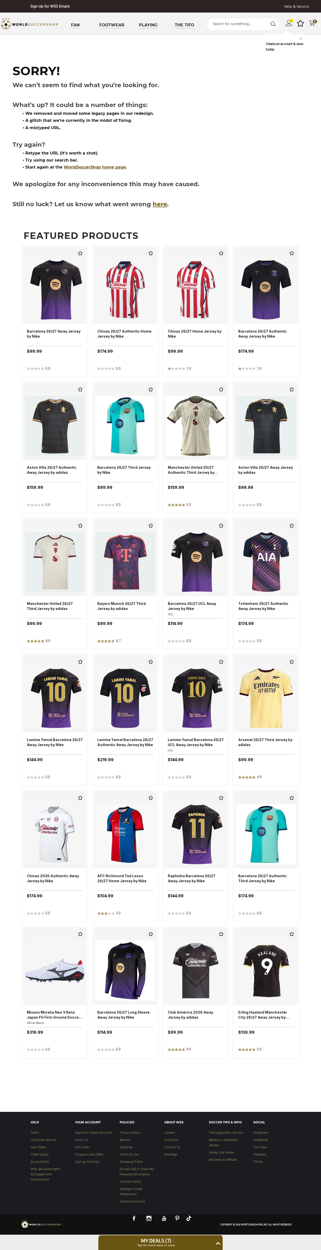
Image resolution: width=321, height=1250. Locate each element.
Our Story (171, 1140)
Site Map (170, 1155)
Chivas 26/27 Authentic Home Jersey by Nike (124, 333)
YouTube (259, 1147)
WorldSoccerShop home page (95, 167)
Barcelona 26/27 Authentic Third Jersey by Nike (262, 878)
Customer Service (43, 1140)
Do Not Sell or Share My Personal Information (137, 1171)
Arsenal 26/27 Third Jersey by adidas (265, 742)
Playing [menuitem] (148, 25)
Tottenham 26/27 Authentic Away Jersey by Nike (263, 606)
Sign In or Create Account (93, 1133)
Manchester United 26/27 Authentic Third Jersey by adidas (191, 470)
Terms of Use (129, 1155)
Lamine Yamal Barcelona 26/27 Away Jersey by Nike (55, 742)
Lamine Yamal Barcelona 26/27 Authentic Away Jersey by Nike (125, 742)
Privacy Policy (130, 1133)
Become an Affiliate (223, 1160)
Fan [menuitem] (75, 25)
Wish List (81, 1140)
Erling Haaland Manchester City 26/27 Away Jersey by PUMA (262, 1015)
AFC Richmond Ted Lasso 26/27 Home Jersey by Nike (121, 878)
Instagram (260, 1133)
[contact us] (41, 1227)
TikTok (258, 1162)
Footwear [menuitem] (111, 25)
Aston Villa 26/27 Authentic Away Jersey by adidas (51, 470)
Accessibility (40, 1162)
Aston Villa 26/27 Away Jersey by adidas (265, 470)
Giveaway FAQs (131, 1162)
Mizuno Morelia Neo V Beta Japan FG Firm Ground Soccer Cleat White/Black (53, 1015)
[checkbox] (80, 253)
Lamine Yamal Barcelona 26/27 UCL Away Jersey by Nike (196, 742)
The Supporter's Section (226, 1133)
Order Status (40, 1155)
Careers (169, 1133)
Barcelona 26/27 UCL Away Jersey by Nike (192, 606)
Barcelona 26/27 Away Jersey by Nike (54, 333)
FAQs (35, 1133)
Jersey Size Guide (221, 1153)
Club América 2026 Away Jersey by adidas (190, 1014)
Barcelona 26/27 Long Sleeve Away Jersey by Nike (123, 1014)
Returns (125, 1140)
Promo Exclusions (132, 1202)
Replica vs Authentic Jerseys (223, 1142)
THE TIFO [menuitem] (184, 25)
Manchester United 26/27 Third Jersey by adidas (50, 606)
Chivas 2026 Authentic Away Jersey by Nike (53, 878)
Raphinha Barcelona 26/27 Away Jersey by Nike (191, 878)
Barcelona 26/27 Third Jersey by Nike (124, 470)
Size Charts (38, 1147)
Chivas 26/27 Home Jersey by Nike (194, 333)
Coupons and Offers (89, 1155)
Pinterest (259, 1155)
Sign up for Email (87, 1162)
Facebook (260, 1140)
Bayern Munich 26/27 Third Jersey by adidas (121, 606)
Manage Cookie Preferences (131, 1191)
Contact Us (172, 1147)
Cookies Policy (130, 1182)
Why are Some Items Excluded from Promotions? (45, 1174)
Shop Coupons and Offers (50, 6)
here (160, 204)
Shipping (126, 1147)
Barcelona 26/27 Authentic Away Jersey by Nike (262, 333)
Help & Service (296, 7)
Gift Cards (82, 1147)
